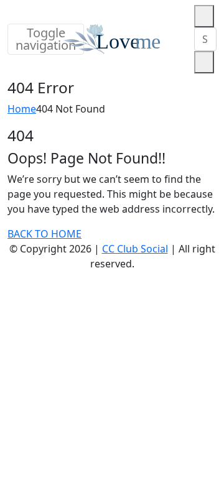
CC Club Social (135, 249)
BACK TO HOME (44, 234)
